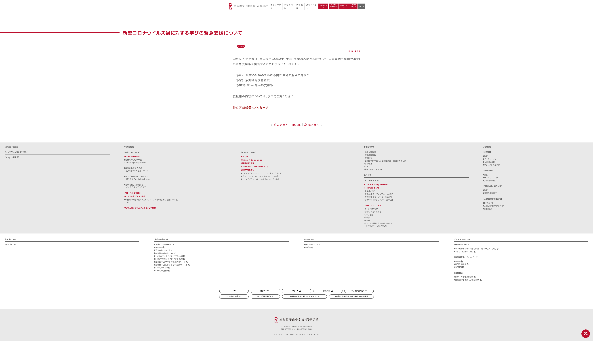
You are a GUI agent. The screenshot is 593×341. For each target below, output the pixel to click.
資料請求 (488, 208)
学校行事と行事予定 (373, 211)
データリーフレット (491, 159)
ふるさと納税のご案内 (464, 251)
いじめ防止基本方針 (234, 296)
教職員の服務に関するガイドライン (304, 296)
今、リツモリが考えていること (16, 152)
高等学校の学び (247, 169)
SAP (128, 202)
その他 (241, 46)
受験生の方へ (323, 6)
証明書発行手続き (312, 244)
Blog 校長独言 (12, 157)
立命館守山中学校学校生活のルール (170, 261)
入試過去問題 (490, 162)
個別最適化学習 (247, 163)
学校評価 (368, 157)
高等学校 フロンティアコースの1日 (379, 199)
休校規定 (159, 247)
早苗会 (308, 247)
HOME (296, 125)
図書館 (367, 220)
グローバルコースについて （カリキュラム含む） (261, 176)
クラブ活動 (369, 214)
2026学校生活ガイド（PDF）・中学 (169, 256)
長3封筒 (459, 267)
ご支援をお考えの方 (353, 6)
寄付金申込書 (461, 264)
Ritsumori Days (371, 187)
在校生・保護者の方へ (333, 6)
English (361, 6)
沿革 (366, 166)
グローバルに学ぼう (132, 192)
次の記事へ (312, 125)
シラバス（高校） (161, 270)
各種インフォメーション (164, 244)
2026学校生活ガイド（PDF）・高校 (169, 259)
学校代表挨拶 (370, 152)
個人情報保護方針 (359, 290)
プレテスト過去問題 (492, 164)
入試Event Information (494, 205)
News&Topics (11, 146)
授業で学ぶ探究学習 (133, 159)
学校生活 (299, 6)
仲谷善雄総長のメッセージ (251, 107)
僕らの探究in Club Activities (138, 179)
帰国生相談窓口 (491, 193)
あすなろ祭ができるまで (136, 187)
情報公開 (327, 290)
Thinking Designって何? (136, 162)
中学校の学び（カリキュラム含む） (254, 166)
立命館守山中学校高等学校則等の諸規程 (351, 296)
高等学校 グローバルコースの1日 (378, 197)
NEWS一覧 (488, 203)
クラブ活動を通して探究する (136, 176)
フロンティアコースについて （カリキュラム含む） (261, 179)
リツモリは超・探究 (132, 156)
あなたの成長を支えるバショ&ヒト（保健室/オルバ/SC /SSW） (379, 224)
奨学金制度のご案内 (163, 250)
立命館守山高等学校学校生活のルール (171, 264)
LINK (234, 290)
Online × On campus (251, 159)
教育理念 (368, 163)
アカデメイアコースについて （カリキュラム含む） (261, 173)
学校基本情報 (370, 155)
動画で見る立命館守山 (374, 169)
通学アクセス (311, 6)
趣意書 (458, 261)
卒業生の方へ (343, 6)
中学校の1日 (370, 191)
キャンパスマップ (371, 208)
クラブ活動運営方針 (265, 296)
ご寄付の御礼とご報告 (464, 277)
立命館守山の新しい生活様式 (467, 279)
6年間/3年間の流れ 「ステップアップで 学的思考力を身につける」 (151, 199)
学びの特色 (288, 6)
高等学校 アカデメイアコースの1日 (379, 194)
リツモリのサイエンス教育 (135, 196)
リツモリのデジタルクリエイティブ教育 (140, 207)
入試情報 (487, 146)
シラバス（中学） (161, 267)
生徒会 (367, 217)
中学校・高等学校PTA (164, 253)
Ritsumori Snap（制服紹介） (376, 184)
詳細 (486, 156)
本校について (276, 6)
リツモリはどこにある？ (373, 205)
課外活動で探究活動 (133, 168)
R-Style (244, 156)
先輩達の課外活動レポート (137, 170)
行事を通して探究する (134, 184)
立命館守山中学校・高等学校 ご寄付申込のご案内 (476, 248)
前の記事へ (281, 125)
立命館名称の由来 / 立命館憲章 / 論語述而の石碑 (385, 160)
